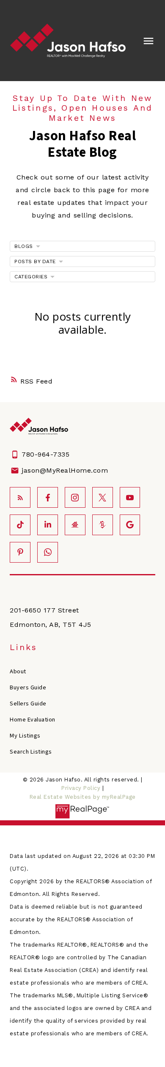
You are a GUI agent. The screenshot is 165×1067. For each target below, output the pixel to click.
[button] (20, 497)
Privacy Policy (80, 788)
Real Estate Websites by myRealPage (83, 797)
